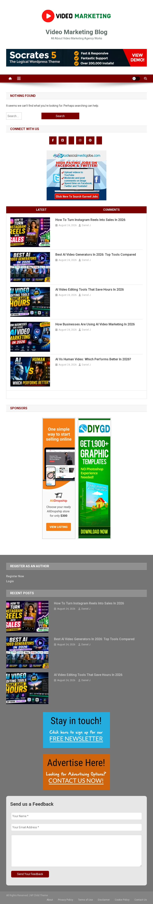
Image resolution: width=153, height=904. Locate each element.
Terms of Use (85, 899)
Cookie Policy (122, 899)
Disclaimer (104, 899)
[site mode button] (136, 78)
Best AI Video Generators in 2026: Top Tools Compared (95, 254)
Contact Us (140, 899)
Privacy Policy (65, 899)
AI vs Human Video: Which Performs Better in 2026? (93, 359)
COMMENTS (111, 209)
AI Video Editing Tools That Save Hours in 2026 (89, 289)
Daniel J (86, 225)
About (50, 899)
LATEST (41, 209)
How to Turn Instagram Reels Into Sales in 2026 (90, 220)
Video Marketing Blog (76, 32)
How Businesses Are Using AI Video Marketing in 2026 (95, 324)
